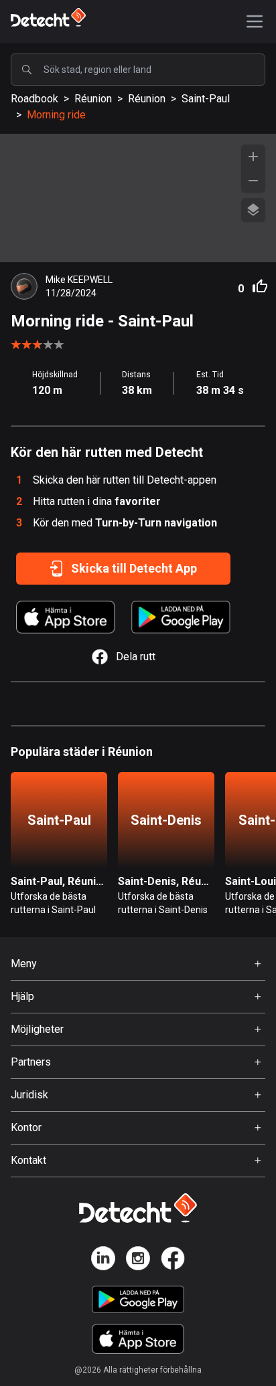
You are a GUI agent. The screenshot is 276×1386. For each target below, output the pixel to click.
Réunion (93, 98)
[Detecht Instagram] (138, 1260)
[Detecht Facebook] (173, 1260)
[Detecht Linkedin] (103, 1260)
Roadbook (34, 98)
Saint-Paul (206, 98)
